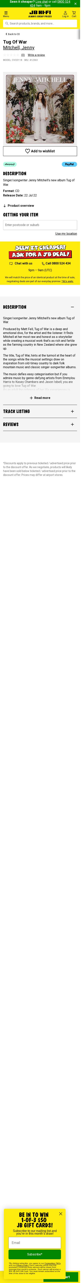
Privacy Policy (22, 1265)
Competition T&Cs (53, 1263)
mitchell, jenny (18, 47)
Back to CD (14, 34)
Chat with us (23, 263)
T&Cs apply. (68, 281)
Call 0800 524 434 (58, 263)
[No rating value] (12, 55)
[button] (13, 14)
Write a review (36, 55)
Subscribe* (34, 1254)
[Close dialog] (60, 1213)
